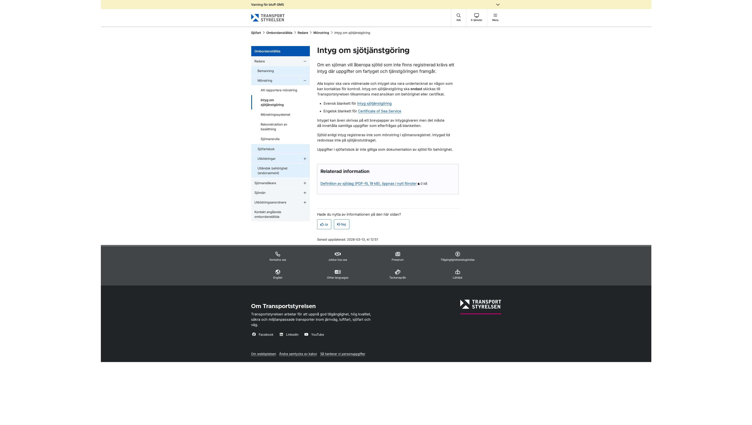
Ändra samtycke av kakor (298, 354)
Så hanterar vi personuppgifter (342, 354)
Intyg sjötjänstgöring (374, 103)
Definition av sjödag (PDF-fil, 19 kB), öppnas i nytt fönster (368, 183)
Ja (326, 224)
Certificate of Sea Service (379, 111)
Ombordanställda (279, 33)
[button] (458, 17)
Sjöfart (256, 33)
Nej (343, 224)
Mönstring (321, 33)
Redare (303, 33)
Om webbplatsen (263, 354)
